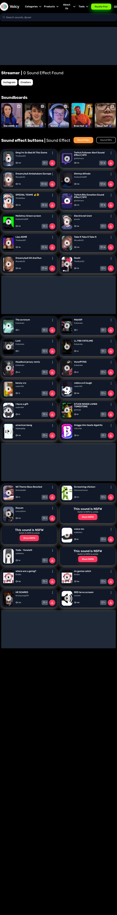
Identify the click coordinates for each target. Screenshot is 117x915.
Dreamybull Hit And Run (28, 258)
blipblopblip (20, 428)
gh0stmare (79, 158)
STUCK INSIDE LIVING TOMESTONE (85, 405)
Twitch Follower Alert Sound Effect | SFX (89, 153)
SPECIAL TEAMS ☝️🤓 (27, 195)
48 (104, 163)
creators (26, 82)
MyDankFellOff (80, 177)
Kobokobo (20, 323)
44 (46, 205)
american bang (24, 425)
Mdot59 (78, 319)
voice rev (79, 529)
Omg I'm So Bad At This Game (31, 152)
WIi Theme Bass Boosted (29, 487)
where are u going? (26, 571)
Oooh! (77, 258)
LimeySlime (21, 511)
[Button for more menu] (52, 152)
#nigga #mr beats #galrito (88, 425)
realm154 (20, 386)
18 (104, 205)
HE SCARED (22, 592)
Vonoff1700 (80, 362)
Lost (18, 341)
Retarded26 (21, 490)
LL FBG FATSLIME (83, 341)
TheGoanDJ (21, 156)
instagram (9, 82)
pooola (77, 219)
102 (45, 184)
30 (46, 268)
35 (46, 247)
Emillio (18, 574)
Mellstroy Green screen (28, 216)
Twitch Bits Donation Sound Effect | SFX (89, 196)
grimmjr (77, 410)
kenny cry (21, 383)
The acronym (23, 319)
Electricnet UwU (83, 216)
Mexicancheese (81, 490)
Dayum (19, 508)
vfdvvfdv (78, 428)
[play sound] (8, 158)
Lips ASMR (21, 237)
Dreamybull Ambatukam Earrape (33, 173)
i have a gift (22, 404)
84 (104, 184)
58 (104, 247)
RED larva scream (84, 592)
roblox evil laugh (83, 383)
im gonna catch (82, 571)
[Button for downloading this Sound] (52, 163)
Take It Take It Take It (85, 237)
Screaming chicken (84, 487)
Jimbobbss (20, 198)
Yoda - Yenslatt (24, 550)
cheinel (77, 596)
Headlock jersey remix (28, 362)
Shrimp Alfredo (82, 173)
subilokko (78, 532)
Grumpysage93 (22, 596)
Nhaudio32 (20, 177)
